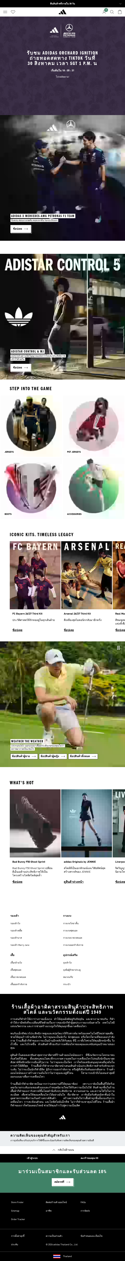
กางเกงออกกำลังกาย (73, 945)
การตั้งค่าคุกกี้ (17, 1236)
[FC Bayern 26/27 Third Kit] (35, 588)
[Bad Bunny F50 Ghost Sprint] (35, 838)
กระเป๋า (67, 984)
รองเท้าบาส (16, 938)
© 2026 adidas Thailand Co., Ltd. (62, 1244)
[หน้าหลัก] (62, 13)
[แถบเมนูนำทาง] (5, 12)
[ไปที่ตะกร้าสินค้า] (120, 12)
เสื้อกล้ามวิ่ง (16, 963)
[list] (62, 588)
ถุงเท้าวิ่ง (67, 963)
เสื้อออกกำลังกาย (18, 984)
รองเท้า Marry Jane (19, 945)
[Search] (112, 12)
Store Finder (17, 1202)
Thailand (67, 1256)
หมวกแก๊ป (68, 977)
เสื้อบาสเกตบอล (18, 977)
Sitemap (15, 1211)
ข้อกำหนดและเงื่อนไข (92, 1236)
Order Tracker (18, 1219)
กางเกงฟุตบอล (70, 931)
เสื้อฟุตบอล (15, 970)
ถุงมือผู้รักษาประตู (72, 970)
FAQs (83, 1202)
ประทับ (14, 1244)
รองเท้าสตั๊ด (16, 931)
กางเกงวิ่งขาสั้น (71, 923)
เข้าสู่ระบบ (32, 1158)
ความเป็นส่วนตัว (54, 1236)
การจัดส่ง (85, 1211)
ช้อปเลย (17, 630)
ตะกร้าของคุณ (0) (89, 1158)
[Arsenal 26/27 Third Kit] (86, 588)
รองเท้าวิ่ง (15, 923)
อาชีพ (48, 1211)
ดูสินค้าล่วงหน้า (73, 881)
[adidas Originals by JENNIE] (86, 838)
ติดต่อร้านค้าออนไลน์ (56, 1202)
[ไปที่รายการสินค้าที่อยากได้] (13, 12)
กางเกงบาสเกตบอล (72, 938)
